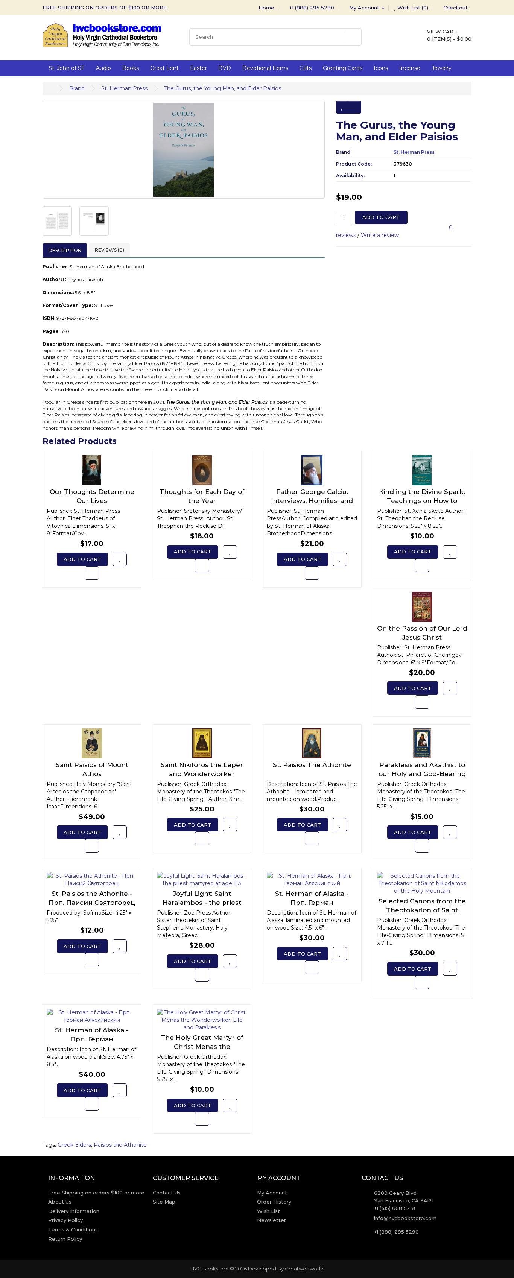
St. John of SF (67, 68)
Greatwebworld (304, 1269)
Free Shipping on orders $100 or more (96, 1193)
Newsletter (271, 1220)
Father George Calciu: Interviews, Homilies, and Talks (312, 501)
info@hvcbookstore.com (405, 1218)
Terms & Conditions (73, 1229)
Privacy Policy (65, 1220)
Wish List (268, 1211)
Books (130, 68)
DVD (224, 68)
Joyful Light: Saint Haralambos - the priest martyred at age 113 (202, 902)
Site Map (164, 1202)
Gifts (306, 68)
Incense (409, 68)
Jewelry (442, 68)
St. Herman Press (124, 88)
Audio (103, 68)
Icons (381, 68)
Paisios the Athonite (120, 1144)
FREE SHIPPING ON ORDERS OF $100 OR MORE (105, 8)
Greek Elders (74, 1144)
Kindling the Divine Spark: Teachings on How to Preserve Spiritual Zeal (422, 501)
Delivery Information (73, 1211)
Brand (77, 88)
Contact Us (167, 1193)
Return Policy (65, 1239)
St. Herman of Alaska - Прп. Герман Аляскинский (312, 902)
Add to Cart (381, 217)
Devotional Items (265, 68)
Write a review (380, 235)
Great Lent (164, 68)
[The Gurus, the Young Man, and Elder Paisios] (184, 150)
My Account (272, 1193)
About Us (59, 1202)
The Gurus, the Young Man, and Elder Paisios (222, 88)
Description (65, 250)
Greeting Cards (342, 68)
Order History (274, 1202)
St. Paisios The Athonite (312, 765)
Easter (198, 68)
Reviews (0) (109, 250)
